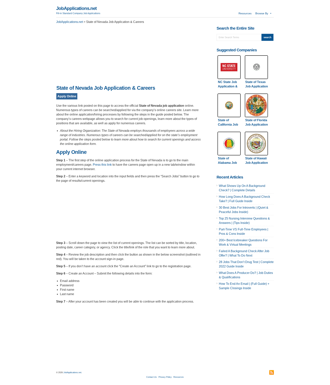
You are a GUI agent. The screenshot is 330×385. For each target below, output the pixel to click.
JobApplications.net (76, 8)
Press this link (102, 164)
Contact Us (151, 377)
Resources (245, 13)
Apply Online (66, 96)
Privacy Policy (165, 377)
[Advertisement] (128, 55)
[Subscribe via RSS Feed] (271, 372)
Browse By (261, 13)
